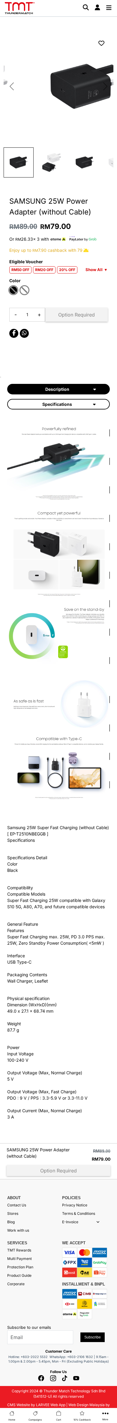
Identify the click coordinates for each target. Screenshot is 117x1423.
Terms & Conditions (78, 1213)
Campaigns (35, 1419)
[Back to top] (12, 1352)
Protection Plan (20, 1267)
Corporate (16, 1284)
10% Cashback (82, 1419)
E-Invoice (70, 1222)
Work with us (18, 1230)
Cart (58, 1419)
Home (11, 1419)
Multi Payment (19, 1258)
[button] (98, 1222)
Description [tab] (57, 389)
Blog (11, 1222)
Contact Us (16, 1205)
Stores (12, 1213)
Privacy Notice (74, 1205)
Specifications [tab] (57, 404)
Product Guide (19, 1275)
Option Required (76, 315)
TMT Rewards (19, 1250)
